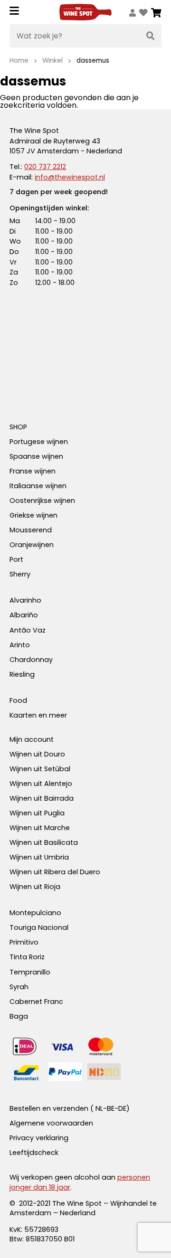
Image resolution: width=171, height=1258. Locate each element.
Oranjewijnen (32, 544)
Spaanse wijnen (36, 456)
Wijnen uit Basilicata (44, 842)
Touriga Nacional (39, 927)
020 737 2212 (45, 166)
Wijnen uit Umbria (39, 857)
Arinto (20, 645)
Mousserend (31, 530)
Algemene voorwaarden (51, 1123)
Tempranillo (30, 972)
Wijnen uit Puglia (37, 813)
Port (16, 559)
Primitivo (24, 942)
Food (18, 700)
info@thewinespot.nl (70, 177)
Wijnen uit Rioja (35, 886)
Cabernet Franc (36, 1001)
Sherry (20, 574)
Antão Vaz (28, 630)
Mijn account (32, 739)
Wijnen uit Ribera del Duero (55, 872)
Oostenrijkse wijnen (42, 500)
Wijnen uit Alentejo (41, 783)
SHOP (18, 427)
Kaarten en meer (38, 715)
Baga (19, 1016)
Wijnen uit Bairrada (42, 798)
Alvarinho (25, 600)
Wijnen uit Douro (37, 754)
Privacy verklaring (39, 1138)
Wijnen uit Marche (40, 827)
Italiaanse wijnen (38, 486)
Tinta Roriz (27, 957)
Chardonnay (31, 659)
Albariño (24, 615)
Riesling (22, 674)
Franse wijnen (33, 471)
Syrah (19, 987)
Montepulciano (35, 912)
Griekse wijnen (33, 515)
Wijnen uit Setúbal (40, 769)
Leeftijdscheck (34, 1152)
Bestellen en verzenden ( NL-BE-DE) (70, 1108)
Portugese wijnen (39, 441)
